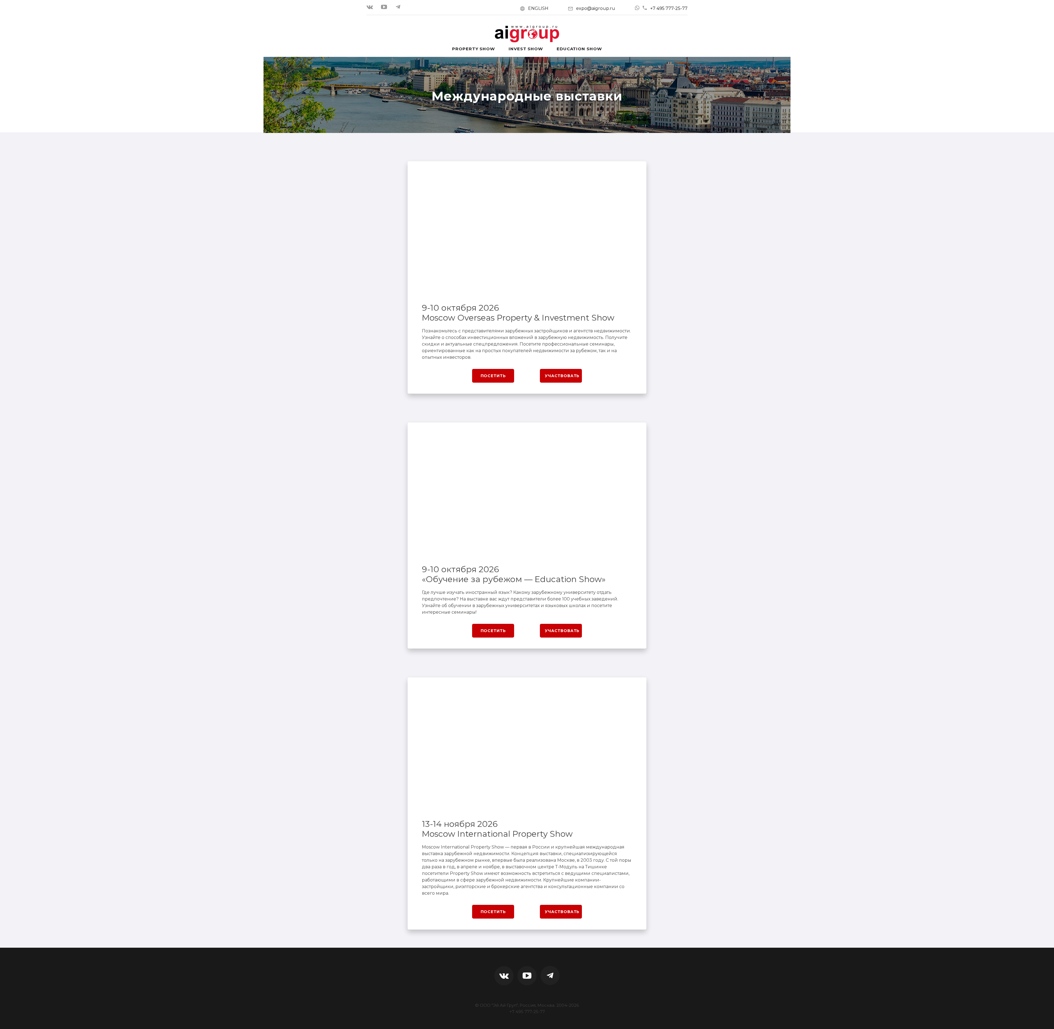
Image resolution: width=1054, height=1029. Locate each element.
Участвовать (562, 375)
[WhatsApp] (637, 8)
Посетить (493, 375)
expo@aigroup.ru (595, 8)
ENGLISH (538, 8)
